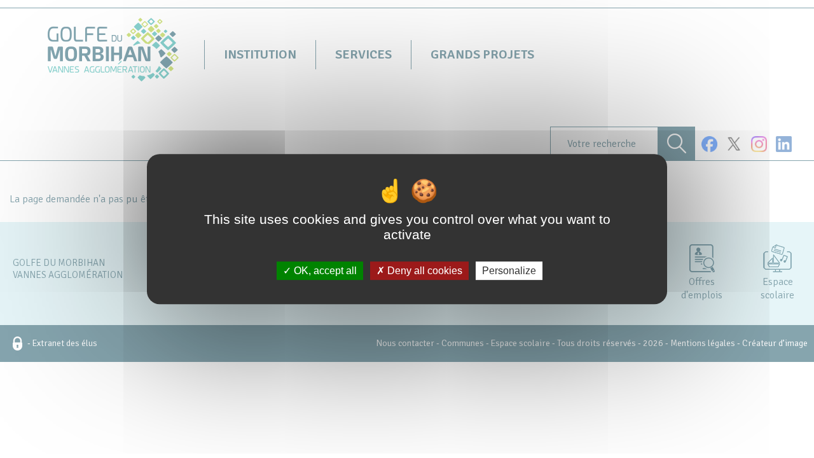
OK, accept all (324, 270)
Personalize (509, 270)
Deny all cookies (423, 270)
